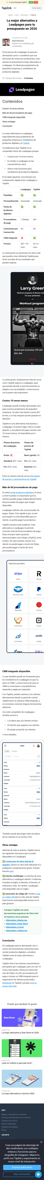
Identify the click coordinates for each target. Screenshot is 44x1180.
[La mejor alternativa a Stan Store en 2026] (22, 1018)
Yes (31, 2)
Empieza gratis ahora (22, 1167)
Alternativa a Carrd (14, 927)
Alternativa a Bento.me (16, 920)
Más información (22, 1174)
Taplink (10, 15)
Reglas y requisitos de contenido (14, 1114)
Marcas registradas (9, 1124)
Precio (4, 1130)
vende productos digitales (21, 492)
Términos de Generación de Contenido (16, 1118)
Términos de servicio (9, 1121)
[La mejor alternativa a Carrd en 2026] (22, 1079)
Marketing (24, 15)
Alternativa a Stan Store (17, 924)
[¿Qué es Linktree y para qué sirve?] (22, 1048)
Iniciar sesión (36, 8)
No (36, 2)
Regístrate (7, 983)
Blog (16, 15)
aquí (11, 871)
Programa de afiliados (10, 1127)
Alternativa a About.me (16, 930)
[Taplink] (7, 8)
